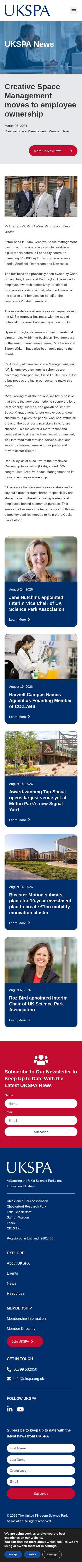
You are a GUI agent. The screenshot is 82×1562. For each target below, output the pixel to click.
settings (50, 1546)
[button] (73, 10)
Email (9, 1112)
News (11, 1283)
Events (12, 1273)
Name (9, 1095)
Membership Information (26, 1318)
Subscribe (41, 1493)
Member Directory (21, 1328)
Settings (52, 1554)
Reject (32, 1554)
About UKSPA (18, 1263)
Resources (15, 1293)
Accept (13, 1554)
